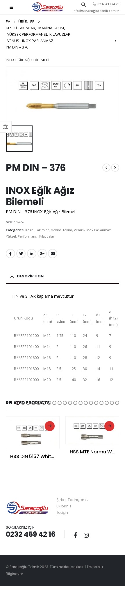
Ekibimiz (64, 506)
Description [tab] (30, 276)
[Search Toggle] (83, 4)
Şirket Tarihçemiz (72, 499)
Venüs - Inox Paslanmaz (92, 230)
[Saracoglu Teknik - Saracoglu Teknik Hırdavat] (48, 7)
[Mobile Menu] (11, 7)
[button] (17, 402)
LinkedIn (31, 253)
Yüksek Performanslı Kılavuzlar (30, 236)
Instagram (86, 535)
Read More (49, 426)
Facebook (10, 253)
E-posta (52, 253)
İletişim (62, 512)
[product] (32, 433)
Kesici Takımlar (37, 230)
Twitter (21, 253)
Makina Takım (61, 230)
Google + (42, 253)
